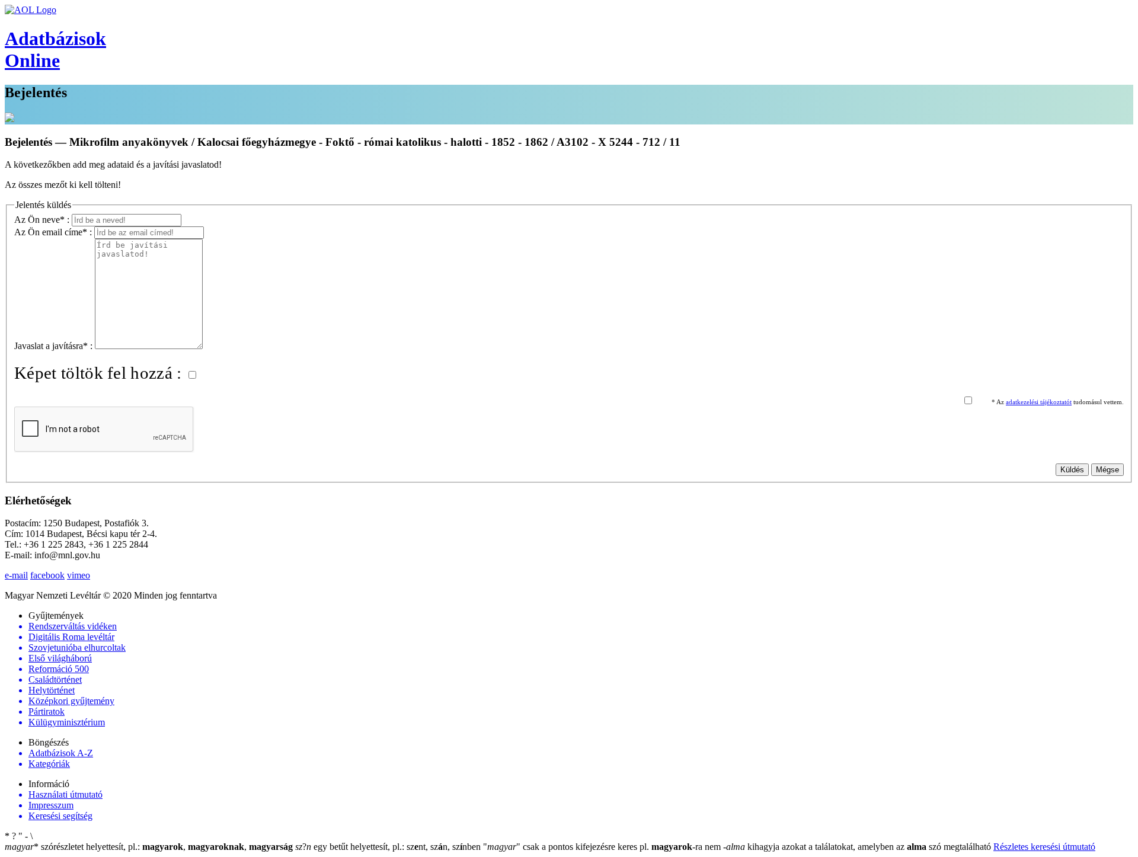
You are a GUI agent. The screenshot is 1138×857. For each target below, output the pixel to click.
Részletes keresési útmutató (1044, 847)
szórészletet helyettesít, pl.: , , (149, 847)
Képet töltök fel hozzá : (100, 372)
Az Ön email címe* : (54, 232)
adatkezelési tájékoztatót (1039, 402)
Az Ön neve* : (43, 220)
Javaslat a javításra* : (54, 346)
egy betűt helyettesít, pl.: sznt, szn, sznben (389, 847)
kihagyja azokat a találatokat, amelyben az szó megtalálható (858, 847)
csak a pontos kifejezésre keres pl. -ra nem (603, 847)
